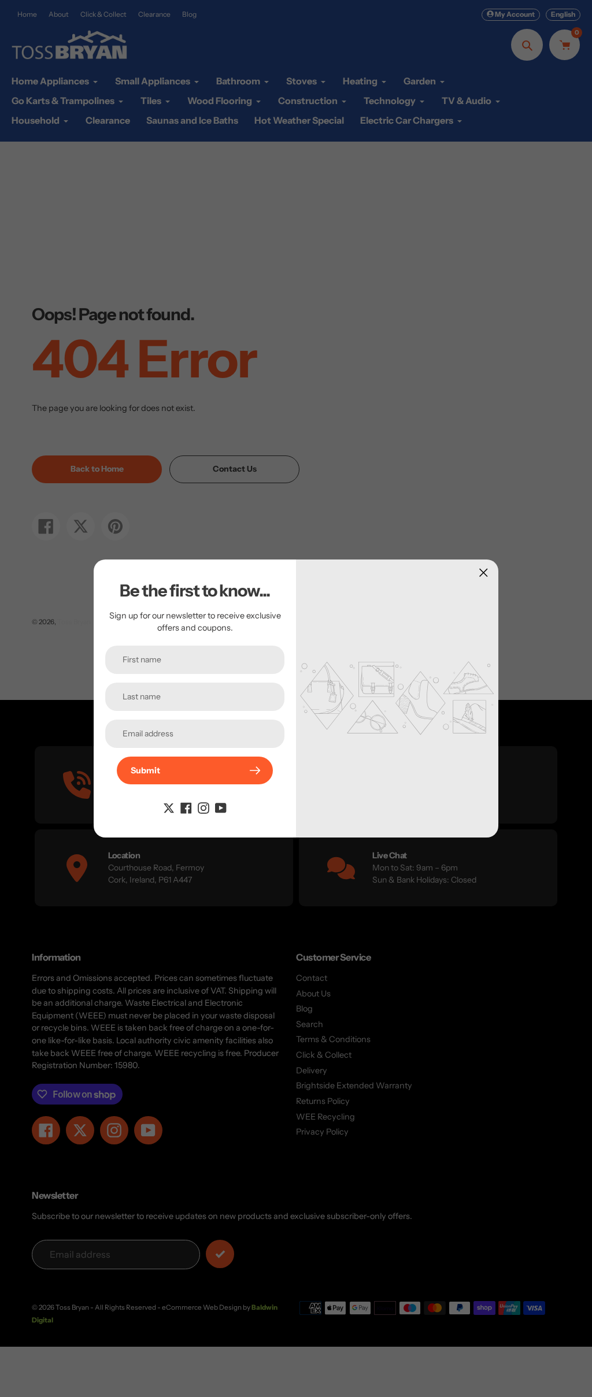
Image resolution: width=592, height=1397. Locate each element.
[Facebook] (186, 807)
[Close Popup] (483, 572)
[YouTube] (221, 807)
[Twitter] (169, 807)
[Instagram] (203, 807)
